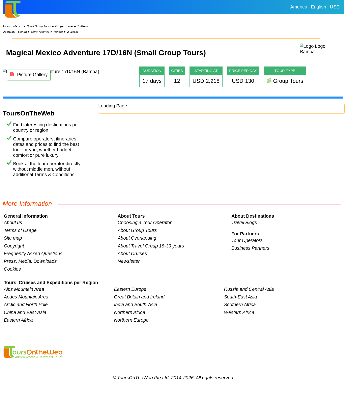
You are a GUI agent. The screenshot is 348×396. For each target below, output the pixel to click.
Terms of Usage (20, 230)
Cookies (12, 269)
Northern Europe (131, 320)
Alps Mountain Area (24, 289)
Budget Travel (64, 26)
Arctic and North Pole (26, 304)
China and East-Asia (25, 312)
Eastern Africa (18, 320)
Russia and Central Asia (249, 289)
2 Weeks (82, 26)
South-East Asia (240, 296)
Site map (13, 238)
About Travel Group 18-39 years (151, 245)
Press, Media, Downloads (30, 261)
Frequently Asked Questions (33, 253)
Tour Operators (247, 240)
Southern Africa (240, 304)
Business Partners (250, 248)
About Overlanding (137, 238)
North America (40, 31)
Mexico (17, 26)
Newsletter (129, 261)
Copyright (14, 245)
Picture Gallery (32, 74)
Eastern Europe (130, 289)
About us (13, 222)
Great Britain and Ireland (139, 296)
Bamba (22, 31)
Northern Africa (129, 312)
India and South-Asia (135, 304)
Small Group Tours (39, 26)
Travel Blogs (244, 222)
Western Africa (239, 312)
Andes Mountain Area (26, 296)
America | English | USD (315, 6)
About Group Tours (137, 230)
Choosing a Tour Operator (145, 222)
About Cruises (132, 253)
